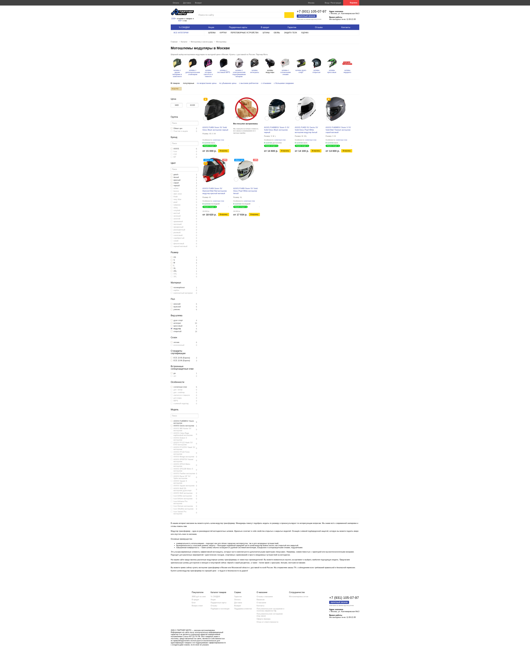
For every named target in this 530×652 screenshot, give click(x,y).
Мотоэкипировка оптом (298, 597)
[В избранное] (228, 144)
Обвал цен (208, 160)
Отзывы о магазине (265, 597)
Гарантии (238, 597)
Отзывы (214, 606)
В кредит (195, 600)
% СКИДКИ (215, 597)
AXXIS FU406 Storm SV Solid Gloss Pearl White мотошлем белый (245, 190)
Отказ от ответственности (267, 622)
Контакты (260, 606)
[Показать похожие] (205, 118)
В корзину (223, 151)
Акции (213, 600)
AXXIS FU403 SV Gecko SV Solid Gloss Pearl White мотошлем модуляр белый (306, 129)
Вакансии (260, 600)
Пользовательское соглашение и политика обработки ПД (270, 610)
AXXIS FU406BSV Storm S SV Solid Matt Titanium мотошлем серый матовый (338, 129)
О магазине (261, 603)
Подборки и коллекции (220, 609)
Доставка (187, 3)
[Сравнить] (226, 144)
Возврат (198, 3)
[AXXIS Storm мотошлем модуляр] (205, 99)
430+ (180, 21)
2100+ (173, 19)
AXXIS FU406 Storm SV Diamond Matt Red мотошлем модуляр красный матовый (214, 190)
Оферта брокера (263, 619)
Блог (194, 603)
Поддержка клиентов (243, 609)
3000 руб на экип (199, 597)
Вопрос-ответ (197, 606)
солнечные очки (218, 140)
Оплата (176, 3)
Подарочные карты (218, 603)
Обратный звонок (306, 16)
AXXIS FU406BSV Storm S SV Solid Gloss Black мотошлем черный (276, 129)
